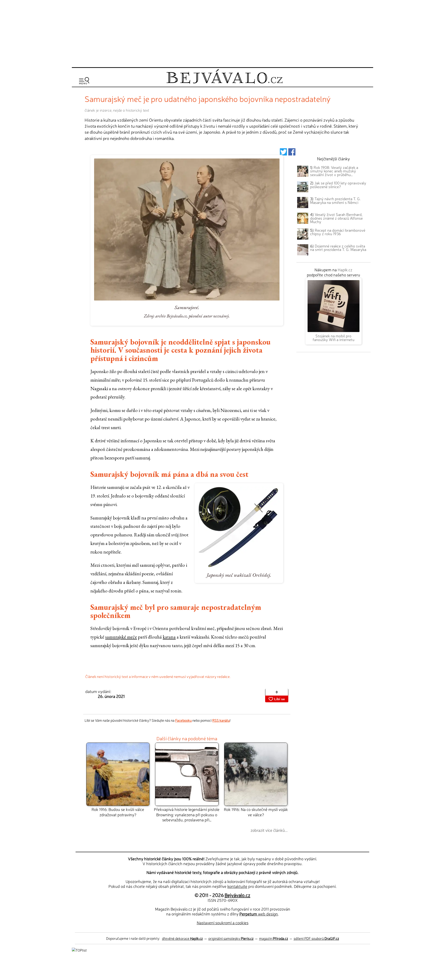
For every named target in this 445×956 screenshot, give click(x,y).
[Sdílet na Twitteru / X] (283, 153)
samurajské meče (121, 637)
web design (258, 913)
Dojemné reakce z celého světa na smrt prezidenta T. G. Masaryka (338, 247)
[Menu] (84, 81)
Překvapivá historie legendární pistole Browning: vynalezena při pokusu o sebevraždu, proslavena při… (186, 814)
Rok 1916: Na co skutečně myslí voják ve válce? (256, 812)
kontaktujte (237, 886)
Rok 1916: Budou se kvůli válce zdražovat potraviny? (118, 812)
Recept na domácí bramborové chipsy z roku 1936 (337, 232)
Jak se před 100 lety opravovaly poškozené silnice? (338, 184)
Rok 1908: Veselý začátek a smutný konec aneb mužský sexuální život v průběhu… (334, 171)
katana (169, 637)
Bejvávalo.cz (237, 895)
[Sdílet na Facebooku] (292, 153)
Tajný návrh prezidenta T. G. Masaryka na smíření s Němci (335, 200)
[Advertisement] (222, 32)
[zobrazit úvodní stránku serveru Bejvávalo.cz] (224, 82)
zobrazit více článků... (269, 830)
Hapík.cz (345, 269)
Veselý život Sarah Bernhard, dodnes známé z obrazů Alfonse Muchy (336, 218)
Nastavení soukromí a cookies (222, 922)
